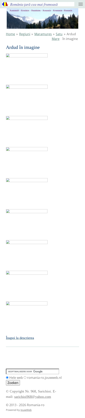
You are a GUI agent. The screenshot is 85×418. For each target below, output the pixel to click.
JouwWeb (26, 410)
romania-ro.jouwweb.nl (44, 377)
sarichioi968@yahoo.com (32, 397)
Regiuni (24, 34)
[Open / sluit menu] (80, 4)
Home (10, 34)
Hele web (16, 377)
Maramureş (43, 34)
